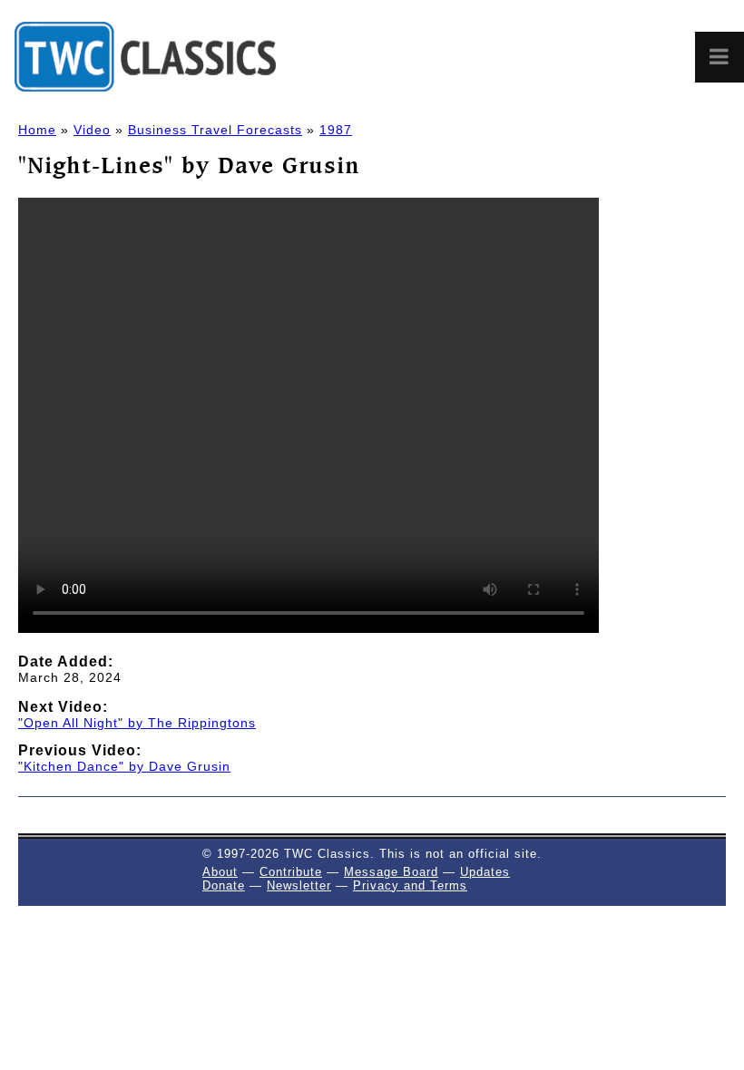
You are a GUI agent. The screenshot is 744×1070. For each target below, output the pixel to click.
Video (92, 129)
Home (37, 129)
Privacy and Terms (410, 885)
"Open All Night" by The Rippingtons (137, 722)
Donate (223, 885)
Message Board (391, 872)
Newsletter (299, 885)
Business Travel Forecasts (215, 129)
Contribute (290, 872)
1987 (335, 129)
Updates (485, 872)
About (220, 872)
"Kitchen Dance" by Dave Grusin (124, 766)
